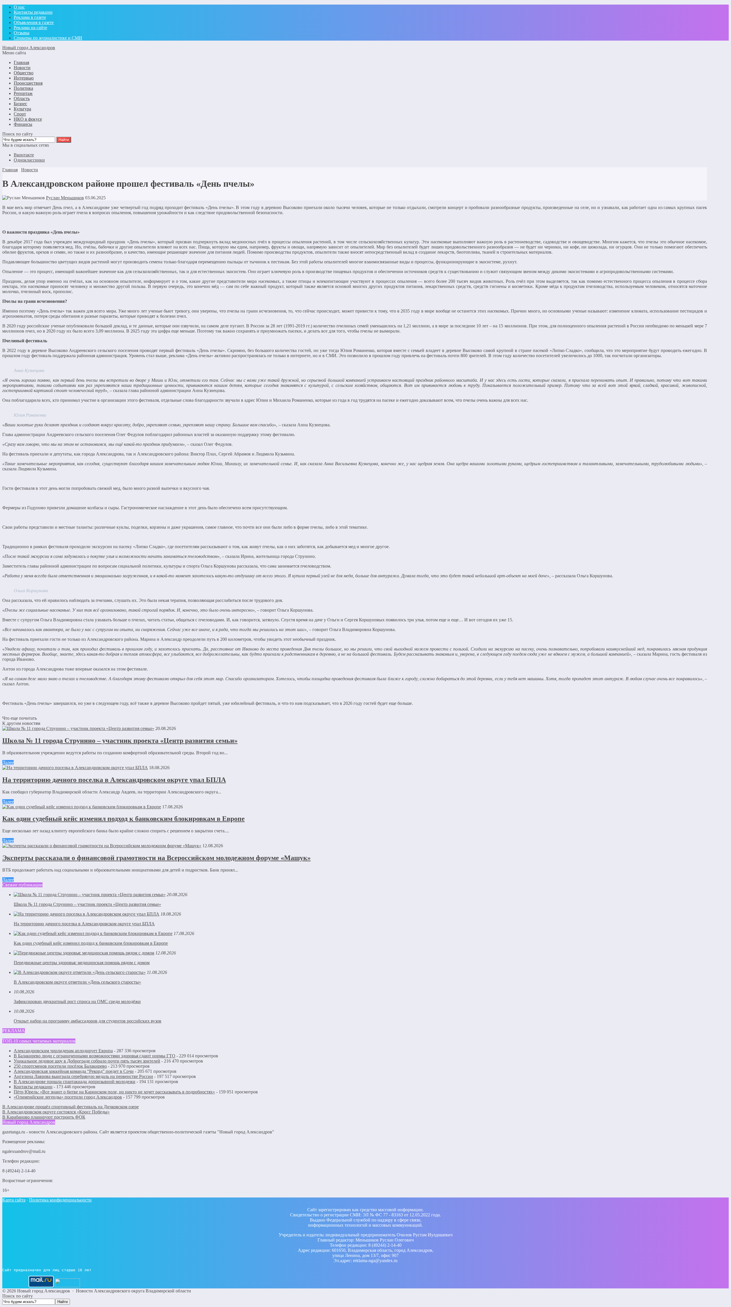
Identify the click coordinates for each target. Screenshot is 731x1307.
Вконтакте (24, 154)
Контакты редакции (33, 1086)
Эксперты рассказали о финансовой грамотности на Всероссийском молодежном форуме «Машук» (156, 858)
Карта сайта (13, 1199)
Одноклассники (29, 160)
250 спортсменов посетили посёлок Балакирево (60, 1066)
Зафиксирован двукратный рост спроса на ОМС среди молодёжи (77, 1001)
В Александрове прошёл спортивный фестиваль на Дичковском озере (70, 1106)
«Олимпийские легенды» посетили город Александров (68, 1097)
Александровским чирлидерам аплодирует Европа (63, 1050)
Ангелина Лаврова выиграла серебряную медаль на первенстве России (83, 1076)
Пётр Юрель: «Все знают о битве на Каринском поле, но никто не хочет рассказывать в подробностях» (114, 1091)
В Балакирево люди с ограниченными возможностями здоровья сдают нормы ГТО (94, 1055)
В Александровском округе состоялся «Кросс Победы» (56, 1111)
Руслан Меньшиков (65, 197)
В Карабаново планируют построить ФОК (43, 1117)
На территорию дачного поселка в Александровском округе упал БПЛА (114, 779)
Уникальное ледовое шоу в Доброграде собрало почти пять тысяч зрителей (87, 1061)
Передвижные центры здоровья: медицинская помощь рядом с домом (82, 962)
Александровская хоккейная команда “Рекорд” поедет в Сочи (74, 1071)
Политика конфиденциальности (60, 1199)
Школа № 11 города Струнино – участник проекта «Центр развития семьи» (120, 740)
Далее (8, 762)
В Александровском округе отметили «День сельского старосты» (77, 982)
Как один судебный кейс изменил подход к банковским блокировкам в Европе (123, 818)
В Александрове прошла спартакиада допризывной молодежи (74, 1081)
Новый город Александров (28, 47)
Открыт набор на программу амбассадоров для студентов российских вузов (87, 1020)
